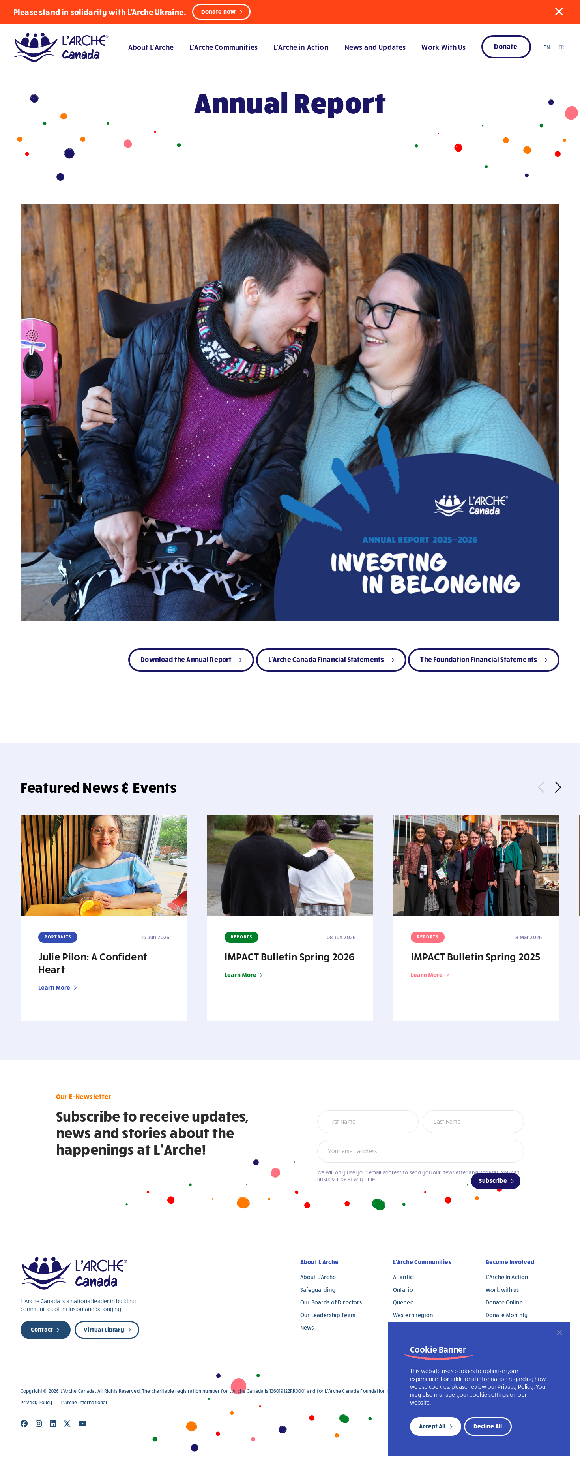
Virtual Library (104, 1329)
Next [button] (555, 787)
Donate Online (504, 1302)
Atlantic (403, 1277)
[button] (559, 11)
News (307, 1327)
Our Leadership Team (327, 1314)
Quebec (403, 1302)
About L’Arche (151, 46)
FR (561, 47)
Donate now (218, 11)
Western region (413, 1314)
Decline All (487, 1425)
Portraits (58, 936)
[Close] (559, 1332)
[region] (479, 1389)
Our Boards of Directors (331, 1302)
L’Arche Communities (223, 46)
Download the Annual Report (186, 659)
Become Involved (510, 1261)
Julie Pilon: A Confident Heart (92, 962)
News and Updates (375, 46)
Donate (505, 46)
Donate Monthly (507, 1314)
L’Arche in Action (301, 46)
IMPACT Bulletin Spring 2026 (290, 956)
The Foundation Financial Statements (478, 659)
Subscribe (493, 1180)
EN (546, 47)
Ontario (403, 1289)
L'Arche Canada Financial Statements (326, 659)
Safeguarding (317, 1289)
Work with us (502, 1289)
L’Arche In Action (507, 1277)
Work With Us (443, 46)
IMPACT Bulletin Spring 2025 (475, 956)
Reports (242, 936)
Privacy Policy (36, 1402)
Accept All (432, 1425)
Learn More (54, 987)
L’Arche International (83, 1402)
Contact (42, 1329)
